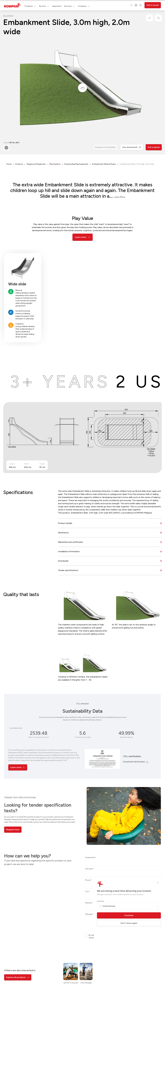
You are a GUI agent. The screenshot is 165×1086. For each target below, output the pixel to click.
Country (100, 901)
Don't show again (129, 923)
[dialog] (82, 543)
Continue (128, 915)
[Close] (158, 883)
